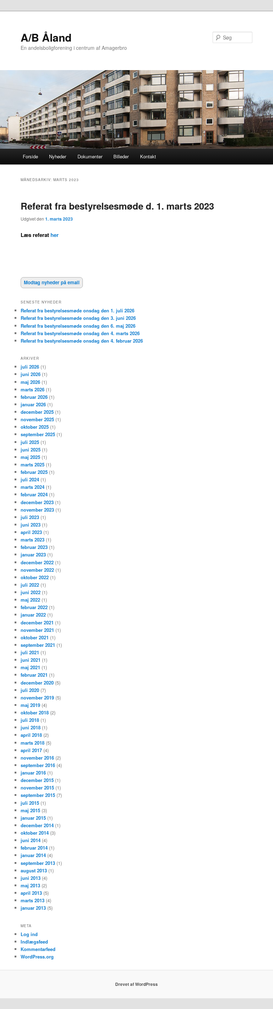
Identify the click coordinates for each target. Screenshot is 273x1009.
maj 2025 (30, 457)
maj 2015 (30, 810)
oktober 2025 (35, 426)
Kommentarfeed (38, 949)
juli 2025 (30, 442)
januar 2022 (33, 614)
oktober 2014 (35, 832)
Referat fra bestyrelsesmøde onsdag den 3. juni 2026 (78, 318)
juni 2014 (31, 840)
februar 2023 (34, 547)
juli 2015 (30, 802)
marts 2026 (32, 389)
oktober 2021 (35, 637)
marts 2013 (32, 900)
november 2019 (37, 697)
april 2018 (31, 734)
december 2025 (37, 411)
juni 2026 (31, 374)
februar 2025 (34, 472)
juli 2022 (30, 584)
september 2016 (38, 765)
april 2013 (31, 892)
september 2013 (38, 863)
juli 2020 (30, 690)
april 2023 (31, 532)
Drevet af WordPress (136, 984)
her (54, 235)
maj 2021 (30, 667)
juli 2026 (30, 366)
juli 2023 (30, 517)
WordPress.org (37, 956)
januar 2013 (33, 907)
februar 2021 (34, 674)
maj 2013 (30, 885)
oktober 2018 (35, 712)
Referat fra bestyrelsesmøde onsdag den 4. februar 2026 (82, 340)
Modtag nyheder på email (52, 282)
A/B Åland (46, 37)
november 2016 (37, 757)
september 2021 (38, 644)
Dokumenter (89, 156)
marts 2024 (32, 487)
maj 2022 (30, 599)
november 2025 (37, 419)
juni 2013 (31, 878)
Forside (30, 156)
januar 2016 (33, 772)
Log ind (29, 934)
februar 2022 (34, 607)
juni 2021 (31, 659)
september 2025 (38, 434)
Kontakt (148, 156)
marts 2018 (32, 742)
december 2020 (37, 682)
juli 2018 (30, 720)
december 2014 (37, 825)
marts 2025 (32, 464)
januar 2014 (33, 855)
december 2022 (37, 562)
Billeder (121, 156)
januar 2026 (33, 404)
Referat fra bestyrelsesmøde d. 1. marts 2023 (117, 205)
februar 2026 (34, 396)
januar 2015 (33, 817)
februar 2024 (34, 494)
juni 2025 (31, 449)
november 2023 (37, 509)
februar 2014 (34, 847)
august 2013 (34, 870)
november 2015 (37, 787)
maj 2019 (30, 705)
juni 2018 (31, 727)
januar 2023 (33, 554)
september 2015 (38, 795)
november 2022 (37, 569)
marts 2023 (32, 539)
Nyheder (57, 156)
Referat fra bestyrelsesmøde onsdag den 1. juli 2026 (77, 310)
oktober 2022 (35, 577)
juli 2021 (30, 652)
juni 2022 (31, 592)
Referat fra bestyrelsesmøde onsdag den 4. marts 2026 (80, 333)
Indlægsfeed (34, 941)
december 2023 (37, 502)
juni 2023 (31, 524)
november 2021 (37, 630)
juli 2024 (30, 479)
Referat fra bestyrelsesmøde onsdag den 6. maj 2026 (78, 325)
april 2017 (31, 750)
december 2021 (37, 622)
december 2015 (37, 780)
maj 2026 (30, 382)
